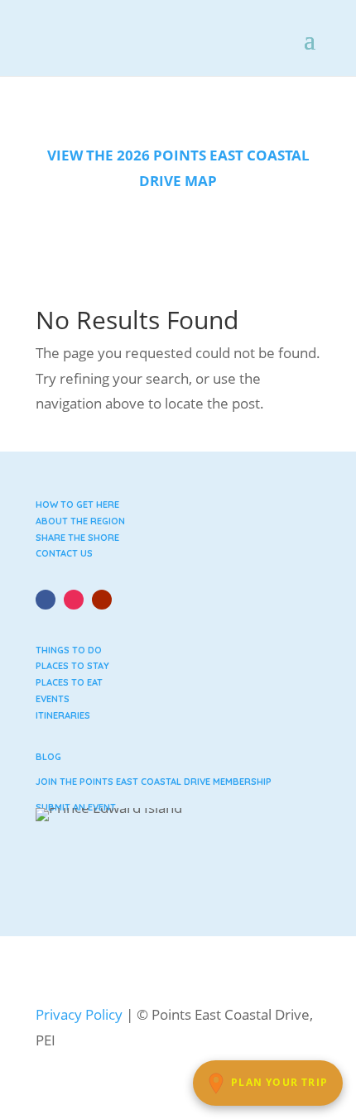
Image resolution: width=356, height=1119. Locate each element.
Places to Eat (69, 682)
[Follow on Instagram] (74, 600)
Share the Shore (77, 537)
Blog (48, 757)
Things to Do (69, 650)
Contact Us (64, 553)
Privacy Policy (79, 1014)
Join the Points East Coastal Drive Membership (154, 781)
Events (53, 699)
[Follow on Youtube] (102, 600)
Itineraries (63, 715)
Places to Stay (72, 666)
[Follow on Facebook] (45, 600)
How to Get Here (77, 504)
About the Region (80, 521)
